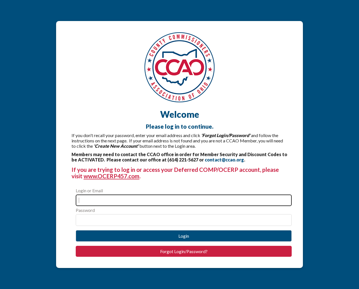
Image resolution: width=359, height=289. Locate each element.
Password (85, 210)
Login (183, 236)
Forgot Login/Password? (184, 251)
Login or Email (89, 190)
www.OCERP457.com (111, 175)
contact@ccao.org (224, 159)
